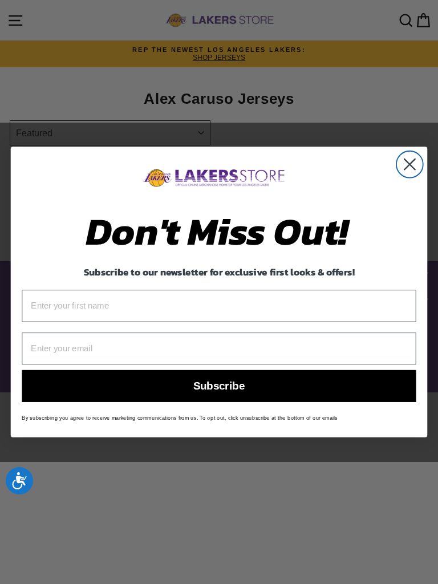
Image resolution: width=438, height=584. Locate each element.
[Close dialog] (409, 164)
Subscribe (219, 386)
